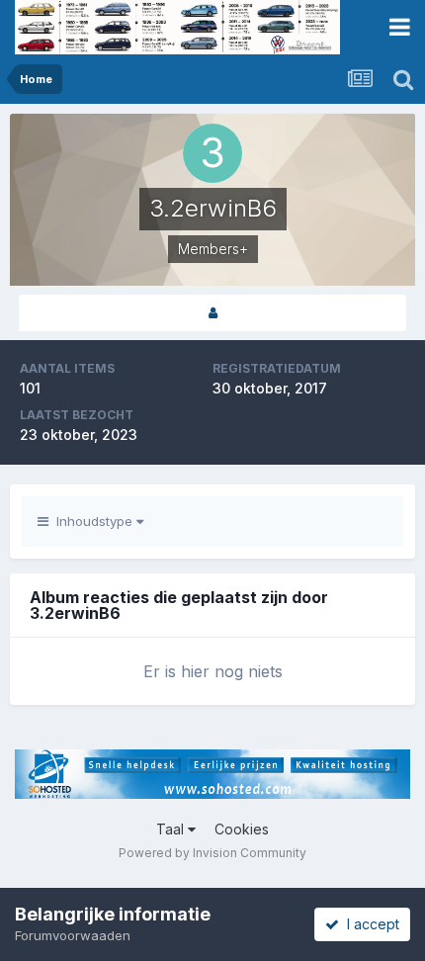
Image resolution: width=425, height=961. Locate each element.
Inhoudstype (92, 521)
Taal (172, 829)
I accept (369, 924)
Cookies (241, 829)
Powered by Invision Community (212, 852)
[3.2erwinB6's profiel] (212, 313)
